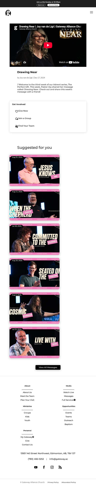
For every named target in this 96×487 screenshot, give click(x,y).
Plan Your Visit (27, 400)
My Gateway (26, 437)
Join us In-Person (53, 5)
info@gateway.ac (58, 459)
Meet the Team (27, 396)
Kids (27, 416)
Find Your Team (26, 126)
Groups (27, 413)
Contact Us (27, 444)
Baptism (69, 424)
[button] (92, 12)
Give (27, 441)
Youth (27, 420)
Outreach (68, 420)
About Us (27, 392)
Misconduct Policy (69, 482)
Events (69, 413)
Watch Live (41, 5)
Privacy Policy (53, 482)
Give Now (23, 111)
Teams (69, 416)
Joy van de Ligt (26, 77)
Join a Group (24, 118)
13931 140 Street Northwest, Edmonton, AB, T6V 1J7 (48, 453)
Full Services (68, 400)
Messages (68, 396)
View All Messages (48, 367)
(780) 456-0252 (36, 459)
